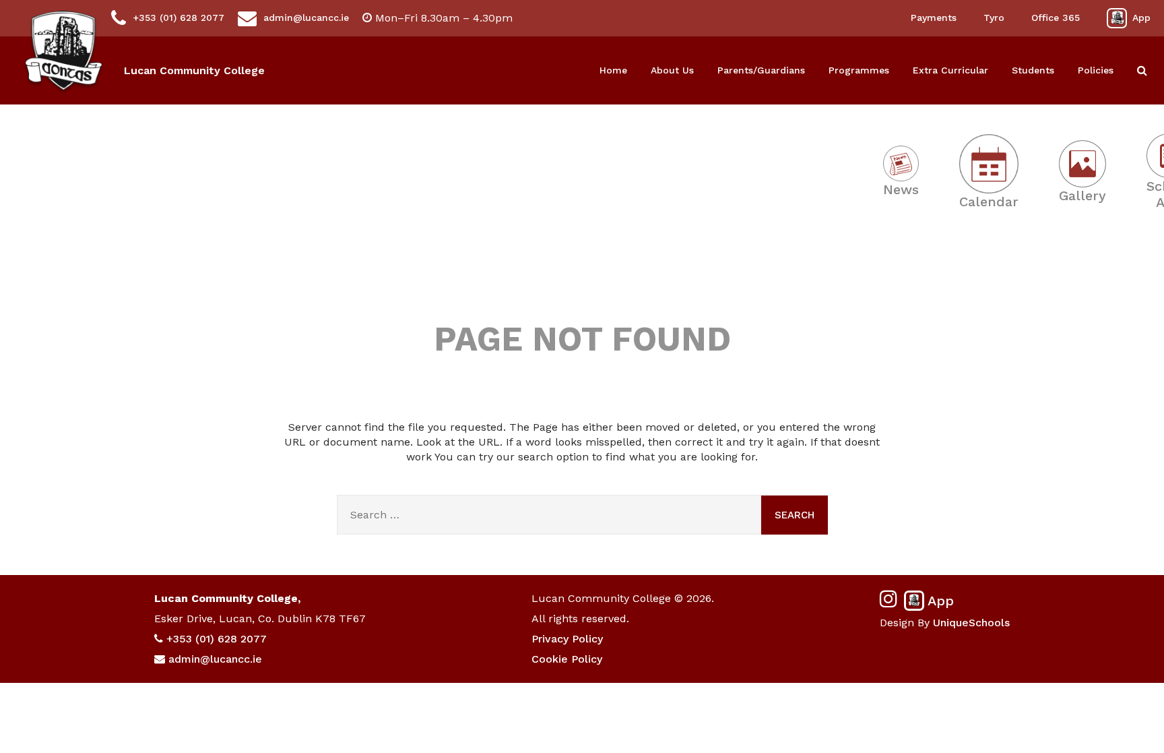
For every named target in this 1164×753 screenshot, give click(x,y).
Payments (934, 17)
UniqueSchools (971, 622)
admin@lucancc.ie (306, 17)
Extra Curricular (950, 70)
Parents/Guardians (761, 70)
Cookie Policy (566, 659)
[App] (1117, 18)
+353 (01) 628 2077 (178, 17)
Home (613, 70)
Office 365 (1055, 17)
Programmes (859, 70)
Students (1033, 70)
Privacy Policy (567, 638)
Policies (1095, 70)
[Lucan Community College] (63, 53)
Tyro (993, 17)
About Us (672, 70)
